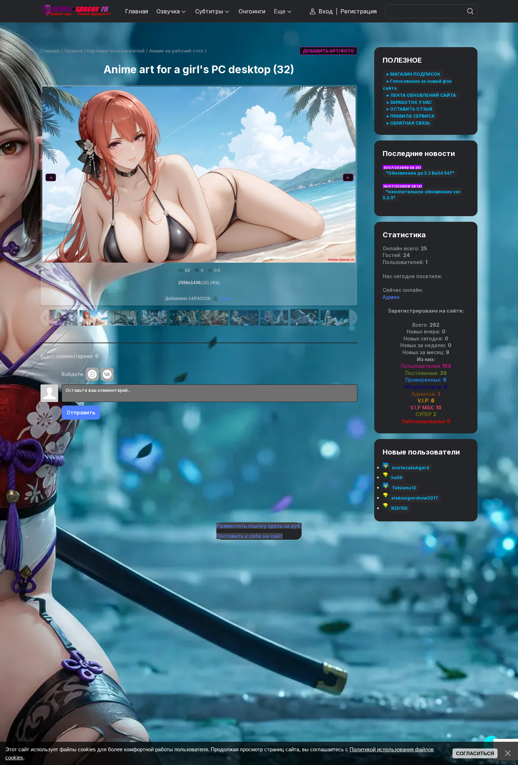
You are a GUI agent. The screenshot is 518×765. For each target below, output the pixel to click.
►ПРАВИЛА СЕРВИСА (410, 116)
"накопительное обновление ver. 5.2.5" (422, 194)
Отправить (81, 412)
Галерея (73, 51)
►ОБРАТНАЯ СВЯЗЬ (408, 123)
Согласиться (475, 753)
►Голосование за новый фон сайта (417, 85)
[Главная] (76, 11)
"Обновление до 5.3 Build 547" (420, 173)
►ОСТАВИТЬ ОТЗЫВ (409, 109)
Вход (326, 11)
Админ (226, 298)
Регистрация (358, 11)
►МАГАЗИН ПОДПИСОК (413, 74)
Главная (50, 51)
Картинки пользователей (115, 51)
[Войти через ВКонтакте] (107, 374)
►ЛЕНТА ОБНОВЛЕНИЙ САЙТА (421, 95)
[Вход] (92, 374)
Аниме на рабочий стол (176, 51)
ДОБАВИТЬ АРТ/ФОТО (328, 51)
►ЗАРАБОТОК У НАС (409, 102)
